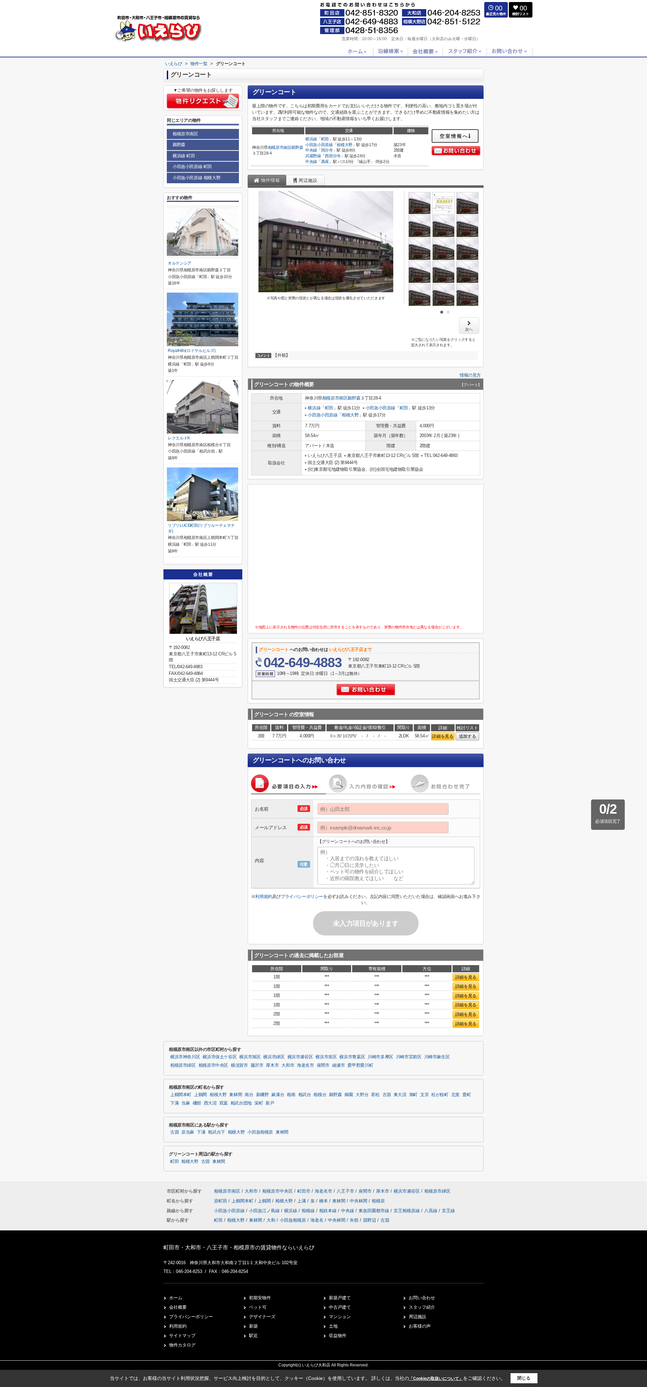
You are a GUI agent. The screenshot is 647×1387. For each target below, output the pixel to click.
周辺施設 (417, 1316)
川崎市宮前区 (409, 1057)
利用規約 (263, 896)
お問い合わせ (422, 1297)
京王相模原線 (407, 1210)
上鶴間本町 (180, 1094)
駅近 (253, 1335)
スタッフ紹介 (422, 1307)
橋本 (324, 1200)
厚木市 (272, 1065)
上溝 (302, 1200)
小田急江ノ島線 (265, 1210)
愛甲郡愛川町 (360, 1065)
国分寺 (327, 150)
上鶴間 (200, 1094)
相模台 (319, 1094)
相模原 (378, 1200)
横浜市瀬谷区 (300, 1057)
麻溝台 (277, 1094)
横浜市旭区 (249, 1057)
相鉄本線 (328, 1210)
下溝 (174, 1103)
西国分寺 (333, 156)
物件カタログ (182, 1345)
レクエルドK (179, 438)
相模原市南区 (279, 147)
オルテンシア (179, 263)
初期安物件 (260, 1297)
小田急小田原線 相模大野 (196, 177)
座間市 (323, 1065)
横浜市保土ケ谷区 (220, 1057)
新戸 (270, 1103)
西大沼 (210, 1103)
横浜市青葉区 (352, 1057)
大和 (271, 1220)
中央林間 (359, 1200)
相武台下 (216, 1132)
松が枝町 (440, 1094)
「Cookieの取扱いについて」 (436, 1378)
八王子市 (345, 1191)
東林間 (235, 1094)
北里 (455, 1094)
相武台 (304, 1094)
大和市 (287, 1065)
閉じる (523, 1378)
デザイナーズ (262, 1316)
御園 (348, 1094)
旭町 (413, 1094)
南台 (249, 1094)
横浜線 (311, 139)
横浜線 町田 (184, 155)
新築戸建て (340, 1297)
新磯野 (262, 1094)
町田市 (303, 1191)
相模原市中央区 (213, 1065)
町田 (325, 139)
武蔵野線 (313, 156)
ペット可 (258, 1307)
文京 (424, 1094)
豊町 (466, 1094)
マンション (340, 1316)
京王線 (448, 1210)
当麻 (185, 1103)
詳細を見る (442, 736)
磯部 (197, 1103)
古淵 (386, 1094)
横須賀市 (239, 1065)
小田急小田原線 (319, 144)
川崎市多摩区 (380, 1057)
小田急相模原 (260, 1132)
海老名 (317, 1220)
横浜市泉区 (326, 1057)
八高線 (431, 1210)
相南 (291, 1094)
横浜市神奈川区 (185, 1057)
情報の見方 (470, 375)
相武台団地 (241, 1103)
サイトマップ (182, 1335)
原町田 (221, 1200)
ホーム (175, 1297)
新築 (253, 1326)
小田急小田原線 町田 (192, 166)
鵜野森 (297, 147)
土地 (333, 1326)
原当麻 (187, 1132)
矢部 (354, 1220)
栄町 (258, 1103)
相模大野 (344, 144)
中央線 (311, 150)
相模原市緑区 (183, 1065)
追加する (467, 736)
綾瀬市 (338, 1065)
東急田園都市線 (375, 1210)
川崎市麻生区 (437, 1057)
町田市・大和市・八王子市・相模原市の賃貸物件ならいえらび (238, 1247)
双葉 (223, 1103)
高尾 (325, 161)
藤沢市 (257, 1065)
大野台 (362, 1094)
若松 (375, 1094)
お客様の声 (420, 1326)
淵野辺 (369, 1220)
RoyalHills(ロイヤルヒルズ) (191, 350)
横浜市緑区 (273, 1057)
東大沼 (400, 1094)
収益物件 (337, 1335)
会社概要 (178, 1307)
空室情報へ (454, 136)
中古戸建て (340, 1307)
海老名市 (305, 1065)
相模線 (309, 1210)
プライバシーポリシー (302, 896)
